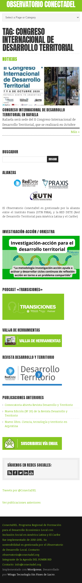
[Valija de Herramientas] (32, 346)
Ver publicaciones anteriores (21, 502)
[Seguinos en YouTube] (31, 472)
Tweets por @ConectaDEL (19, 490)
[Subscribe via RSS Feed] (9, 472)
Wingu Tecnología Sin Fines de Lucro (31, 574)
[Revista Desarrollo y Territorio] (32, 386)
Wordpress (34, 569)
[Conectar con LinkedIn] (25, 472)
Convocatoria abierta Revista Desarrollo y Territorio (39, 405)
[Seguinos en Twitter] (20, 472)
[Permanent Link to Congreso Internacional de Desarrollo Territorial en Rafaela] (40, 106)
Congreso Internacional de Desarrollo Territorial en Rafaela (33, 112)
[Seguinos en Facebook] (15, 472)
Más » (75, 132)
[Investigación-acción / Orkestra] (40, 278)
